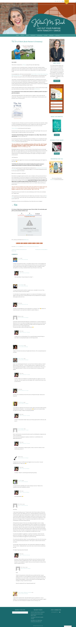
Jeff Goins (24, 64)
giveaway (24, 246)
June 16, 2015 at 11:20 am (24, 415)
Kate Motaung (20, 402)
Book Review (14, 40)
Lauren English (21, 284)
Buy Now (57, 134)
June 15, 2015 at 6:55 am (23, 259)
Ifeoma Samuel (21, 345)
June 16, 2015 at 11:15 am (24, 374)
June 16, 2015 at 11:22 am (24, 443)
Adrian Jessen (20, 358)
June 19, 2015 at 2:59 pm (23, 593)
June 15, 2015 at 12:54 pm (23, 317)
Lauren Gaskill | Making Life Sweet (24, 592)
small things (14, 141)
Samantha (20, 480)
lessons (33, 246)
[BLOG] (66, 2)
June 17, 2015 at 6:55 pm (23, 505)
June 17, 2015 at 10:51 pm (24, 555)
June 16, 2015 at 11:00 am (24, 332)
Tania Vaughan (21, 428)
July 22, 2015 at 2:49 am (25, 568)
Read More (56, 80)
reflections (37, 246)
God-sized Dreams (29, 246)
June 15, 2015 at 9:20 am (24, 272)
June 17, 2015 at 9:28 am (23, 481)
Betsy (19, 258)
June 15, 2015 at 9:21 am (23, 304)
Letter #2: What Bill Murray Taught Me (37, 612)
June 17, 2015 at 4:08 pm (24, 492)
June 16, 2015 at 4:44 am (23, 346)
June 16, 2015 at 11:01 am (23, 390)
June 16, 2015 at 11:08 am (23, 403)
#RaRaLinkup (26, 239)
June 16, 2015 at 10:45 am (23, 359)
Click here (52, 179)
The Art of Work (14, 128)
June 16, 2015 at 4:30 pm (24, 468)
